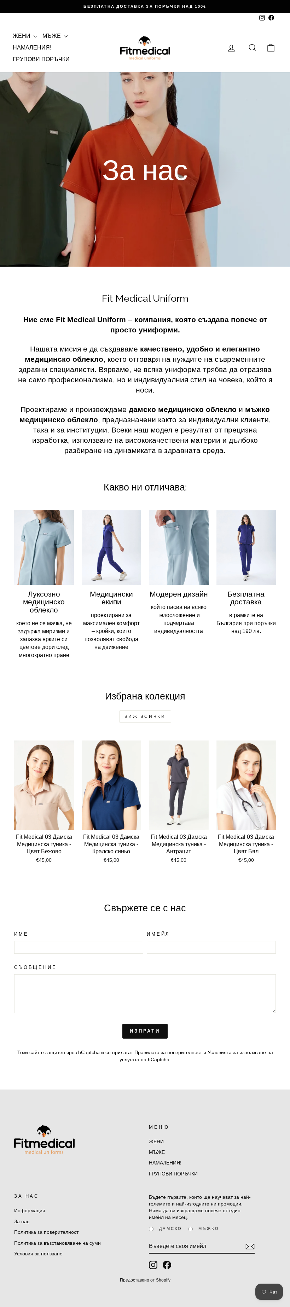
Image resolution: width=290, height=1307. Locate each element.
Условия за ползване (38, 1253)
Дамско (170, 1228)
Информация (29, 1210)
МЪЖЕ (52, 36)
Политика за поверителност (46, 1232)
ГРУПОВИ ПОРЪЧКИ (41, 59)
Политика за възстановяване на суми (57, 1243)
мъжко (208, 1228)
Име (21, 934)
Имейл (158, 934)
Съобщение (35, 967)
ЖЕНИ (22, 36)
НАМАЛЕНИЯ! (32, 47)
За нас (21, 1221)
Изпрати (145, 1031)
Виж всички (145, 716)
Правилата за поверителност (168, 1052)
